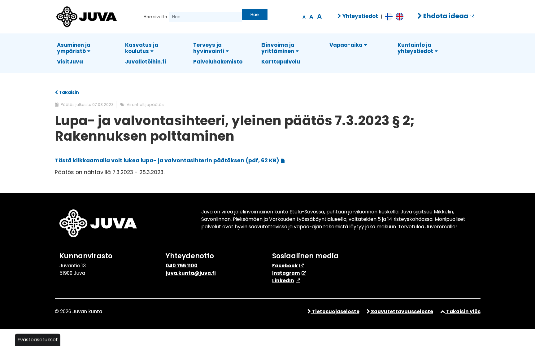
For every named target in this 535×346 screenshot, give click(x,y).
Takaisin (68, 92)
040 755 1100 (182, 265)
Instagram (286, 273)
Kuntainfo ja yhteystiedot (415, 48)
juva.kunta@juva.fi (191, 273)
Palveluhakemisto (217, 61)
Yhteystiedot (359, 16)
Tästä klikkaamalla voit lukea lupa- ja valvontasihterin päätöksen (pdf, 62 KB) (167, 160)
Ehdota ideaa (445, 15)
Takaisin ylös (463, 311)
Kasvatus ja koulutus (141, 48)
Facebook (285, 265)
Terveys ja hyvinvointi (208, 48)
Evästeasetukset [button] (37, 339)
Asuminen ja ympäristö (73, 48)
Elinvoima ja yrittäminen (277, 48)
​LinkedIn (283, 280)
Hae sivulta (155, 17)
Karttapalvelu (280, 61)
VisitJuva (70, 61)
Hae (254, 14)
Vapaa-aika (346, 45)
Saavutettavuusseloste (401, 311)
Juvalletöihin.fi (145, 61)
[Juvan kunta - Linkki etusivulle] (86, 15)
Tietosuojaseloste (335, 311)
